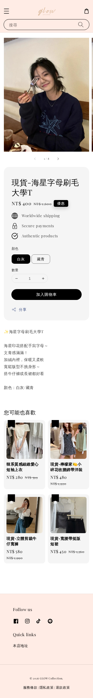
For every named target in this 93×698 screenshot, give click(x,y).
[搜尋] (81, 24)
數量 (15, 270)
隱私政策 (47, 687)
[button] (6, 11)
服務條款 (30, 687)
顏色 (15, 248)
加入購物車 (46, 294)
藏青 (41, 258)
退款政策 (63, 687)
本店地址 (20, 645)
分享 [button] (22, 309)
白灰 (21, 258)
